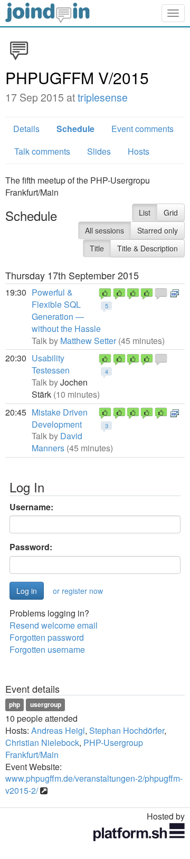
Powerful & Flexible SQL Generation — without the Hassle (66, 310)
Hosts (138, 151)
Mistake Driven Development (60, 418)
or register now (78, 590)
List (144, 212)
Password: (31, 547)
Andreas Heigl (58, 730)
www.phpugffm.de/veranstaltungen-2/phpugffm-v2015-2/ (94, 784)
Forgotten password (47, 637)
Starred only (157, 230)
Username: (31, 507)
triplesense (103, 97)
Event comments (142, 129)
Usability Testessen (51, 364)
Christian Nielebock (42, 742)
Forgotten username (47, 649)
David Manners (57, 442)
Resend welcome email (54, 625)
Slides (99, 151)
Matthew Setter (88, 341)
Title (97, 248)
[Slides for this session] (174, 292)
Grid (171, 212)
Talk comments (42, 151)
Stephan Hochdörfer (126, 730)
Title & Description (147, 248)
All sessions (104, 230)
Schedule (75, 129)
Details (26, 129)
